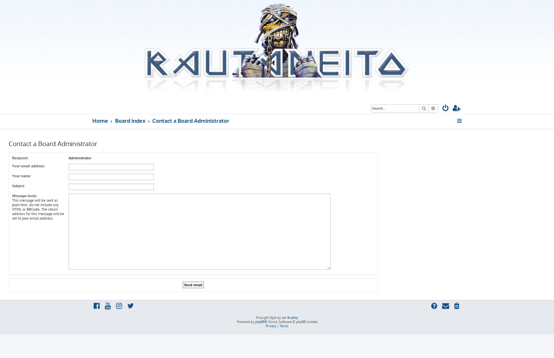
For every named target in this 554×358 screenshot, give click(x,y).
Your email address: (28, 166)
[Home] (277, 49)
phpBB (259, 322)
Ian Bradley (290, 318)
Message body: (24, 196)
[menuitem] (445, 108)
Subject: (18, 186)
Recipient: (20, 158)
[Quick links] (460, 121)
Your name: (21, 176)
